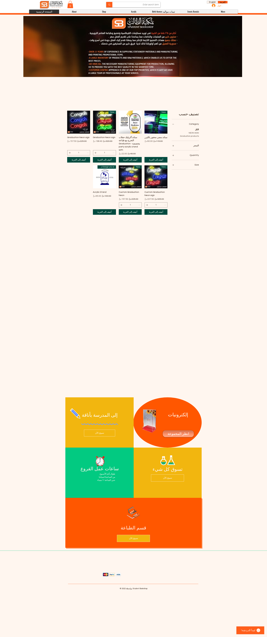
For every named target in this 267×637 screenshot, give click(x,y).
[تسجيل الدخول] (213, 5)
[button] (70, 4)
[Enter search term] (109, 4)
